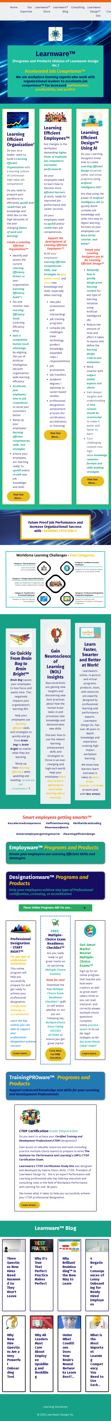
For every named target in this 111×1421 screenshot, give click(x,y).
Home (13, 7)
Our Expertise (26, 9)
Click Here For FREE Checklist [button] (55, 1054)
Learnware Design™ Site (94, 11)
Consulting (78, 7)
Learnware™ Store (42, 9)
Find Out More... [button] (18, 496)
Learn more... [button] (21, 1053)
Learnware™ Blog (60, 9)
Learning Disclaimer (55, 1406)
